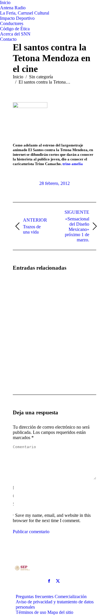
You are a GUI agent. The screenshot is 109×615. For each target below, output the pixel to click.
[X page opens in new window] (58, 581)
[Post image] (29, 293)
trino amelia (72, 164)
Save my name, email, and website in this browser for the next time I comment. (52, 518)
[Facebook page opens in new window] (49, 581)
